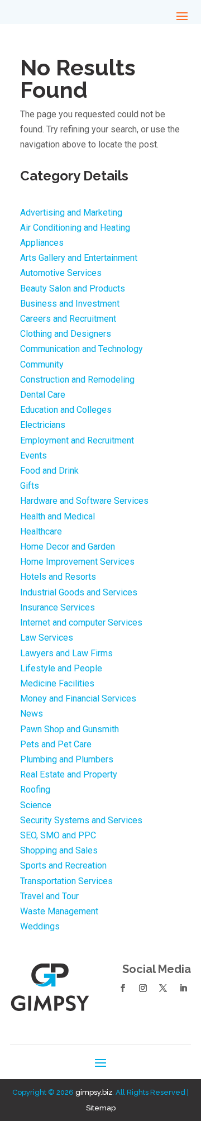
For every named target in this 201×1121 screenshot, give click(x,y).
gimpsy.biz (93, 1092)
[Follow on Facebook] (123, 988)
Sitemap (101, 1108)
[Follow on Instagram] (143, 988)
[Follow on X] (163, 988)
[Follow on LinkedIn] (183, 988)
